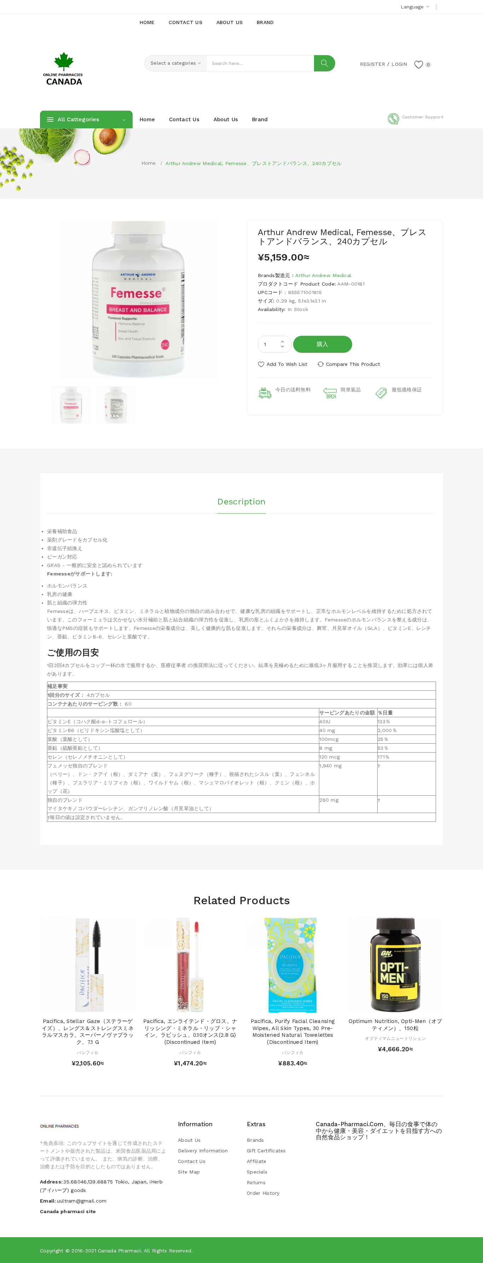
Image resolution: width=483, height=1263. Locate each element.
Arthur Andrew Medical (323, 275)
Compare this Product (353, 364)
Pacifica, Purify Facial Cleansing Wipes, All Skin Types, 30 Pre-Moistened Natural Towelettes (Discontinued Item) (293, 1031)
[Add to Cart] (67, 1005)
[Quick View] (81, 1005)
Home (148, 163)
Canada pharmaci (119, 1250)
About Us (189, 1140)
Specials (257, 1172)
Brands (255, 1140)
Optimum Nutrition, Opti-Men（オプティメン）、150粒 (395, 1024)
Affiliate (257, 1161)
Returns (256, 1182)
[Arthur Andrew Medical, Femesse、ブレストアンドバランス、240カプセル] (71, 405)
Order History (263, 1193)
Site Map (189, 1172)
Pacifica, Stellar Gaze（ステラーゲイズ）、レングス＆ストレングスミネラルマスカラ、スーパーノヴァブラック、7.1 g (88, 1031)
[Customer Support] (415, 123)
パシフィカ (87, 1052)
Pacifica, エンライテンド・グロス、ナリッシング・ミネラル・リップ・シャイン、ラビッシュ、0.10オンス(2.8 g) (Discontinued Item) (190, 1031)
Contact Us (191, 1161)
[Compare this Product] (108, 1005)
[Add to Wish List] (94, 1005)
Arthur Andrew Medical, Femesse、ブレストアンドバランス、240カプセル (253, 163)
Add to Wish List (287, 364)
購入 (322, 344)
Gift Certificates (266, 1150)
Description (241, 502)
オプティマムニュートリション (395, 1038)
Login (399, 64)
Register (372, 64)
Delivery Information (203, 1150)
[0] (419, 64)
